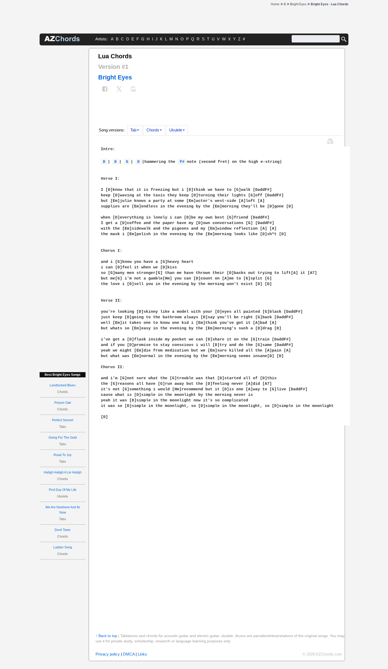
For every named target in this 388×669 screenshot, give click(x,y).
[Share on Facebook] (104, 89)
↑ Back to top (106, 636)
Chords (152, 130)
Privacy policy (108, 654)
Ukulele (175, 130)
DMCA (129, 654)
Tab (133, 130)
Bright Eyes (115, 77)
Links (142, 654)
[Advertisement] (62, 127)
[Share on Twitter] (119, 89)
